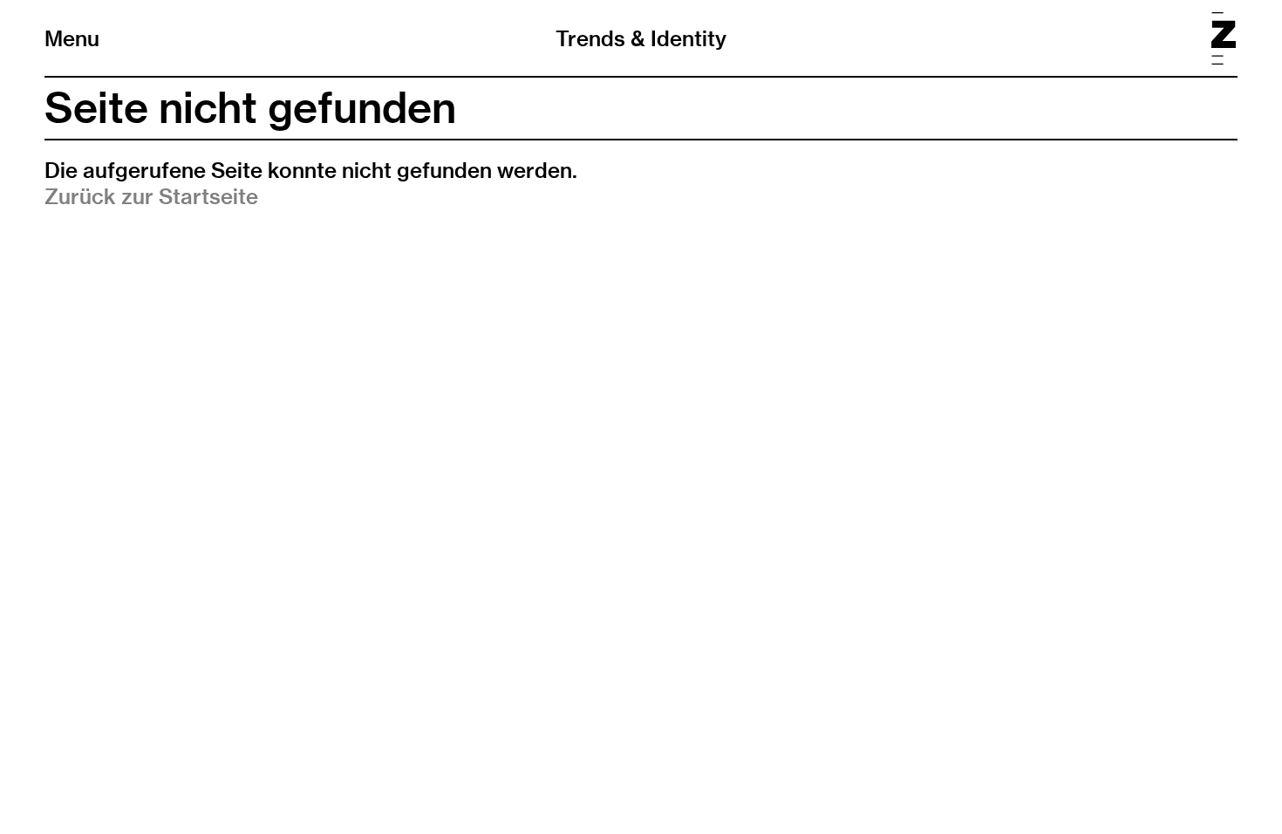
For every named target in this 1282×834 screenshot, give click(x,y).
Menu (71, 38)
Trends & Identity (641, 38)
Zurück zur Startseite (151, 196)
